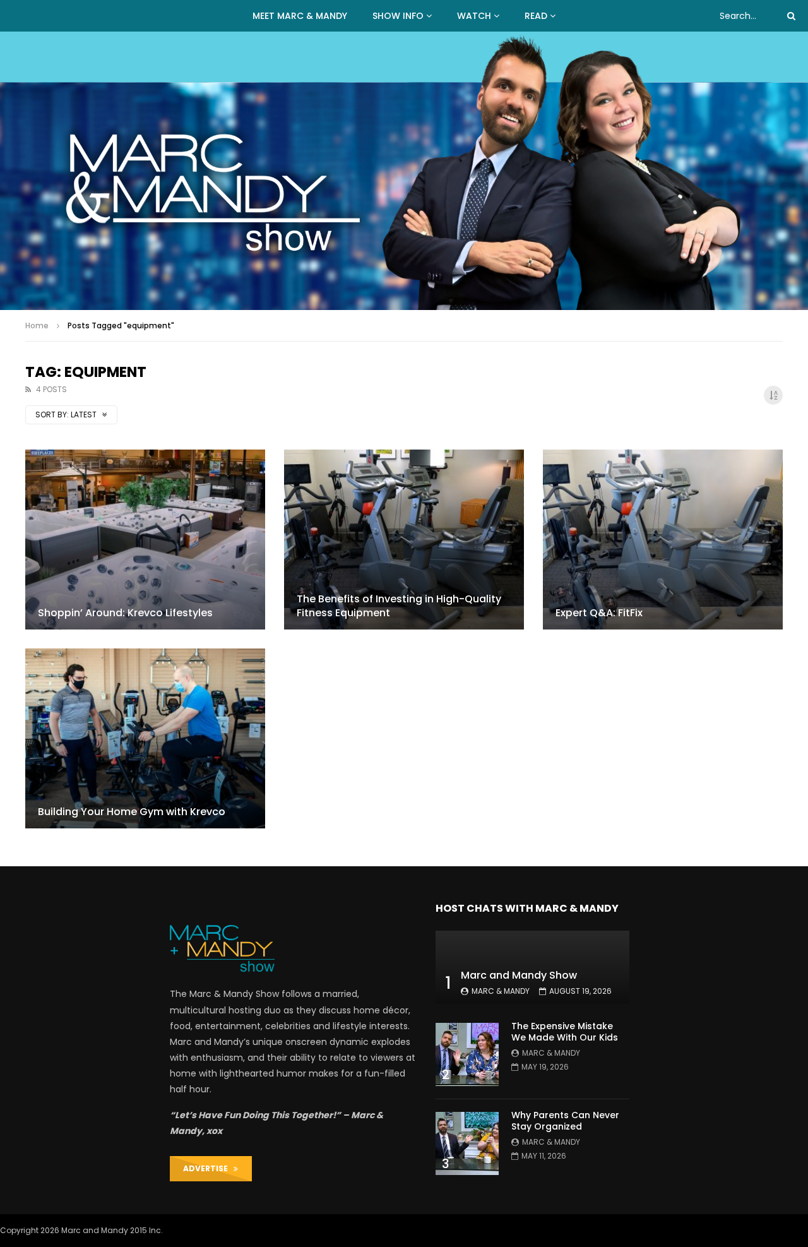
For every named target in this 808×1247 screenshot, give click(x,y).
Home (37, 325)
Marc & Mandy (501, 991)
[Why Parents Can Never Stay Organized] (467, 1143)
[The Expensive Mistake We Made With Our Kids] (467, 1054)
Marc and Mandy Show (519, 975)
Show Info (398, 15)
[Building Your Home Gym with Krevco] (145, 738)
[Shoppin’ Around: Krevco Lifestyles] (145, 539)
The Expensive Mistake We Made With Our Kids (564, 1032)
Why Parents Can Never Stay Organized (565, 1121)
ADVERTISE (208, 1168)
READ (536, 15)
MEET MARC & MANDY (299, 15)
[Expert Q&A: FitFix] (663, 539)
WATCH (474, 15)
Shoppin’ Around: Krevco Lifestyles (125, 613)
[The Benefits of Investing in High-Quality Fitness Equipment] (404, 539)
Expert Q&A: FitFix (599, 613)
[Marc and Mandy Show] (404, 171)
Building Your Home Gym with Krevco (131, 811)
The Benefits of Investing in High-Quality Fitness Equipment (399, 606)
